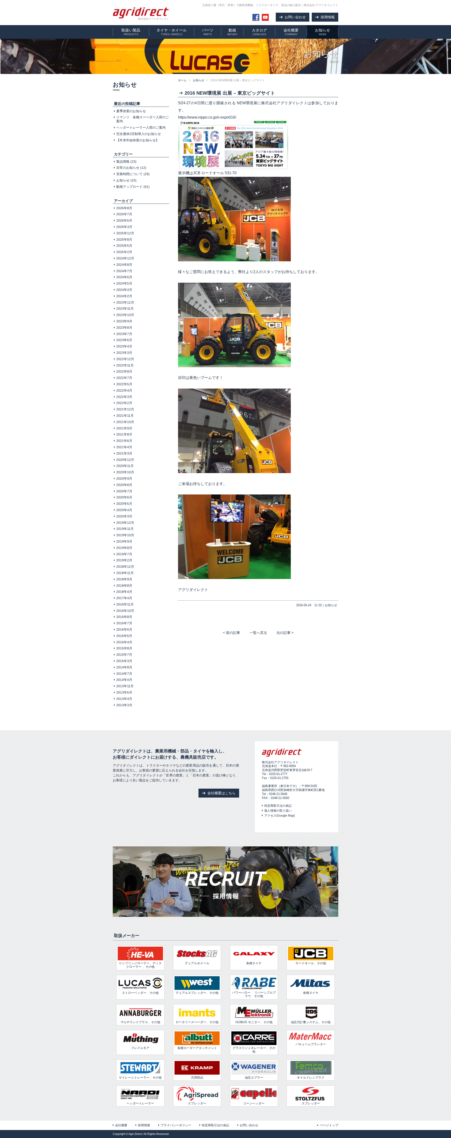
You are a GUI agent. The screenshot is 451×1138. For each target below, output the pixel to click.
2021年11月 (125, 415)
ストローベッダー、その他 (140, 993)
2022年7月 (124, 378)
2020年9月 (124, 478)
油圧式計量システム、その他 (310, 1022)
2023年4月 (124, 346)
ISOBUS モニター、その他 (253, 1022)
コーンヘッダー (253, 1103)
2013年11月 (125, 686)
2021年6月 (124, 441)
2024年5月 (124, 283)
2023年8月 (124, 327)
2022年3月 (124, 397)
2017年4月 (124, 598)
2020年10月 (125, 472)
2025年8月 (124, 239)
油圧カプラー (254, 1077)
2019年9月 (124, 541)
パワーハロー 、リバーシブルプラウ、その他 (254, 994)
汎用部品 (197, 1077)
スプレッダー (197, 1103)
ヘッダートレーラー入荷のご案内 (141, 127)
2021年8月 (124, 434)
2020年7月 (124, 491)
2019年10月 (125, 535)
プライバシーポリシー (176, 1125)
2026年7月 (124, 214)
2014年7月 (124, 673)
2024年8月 (124, 264)
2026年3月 (124, 227)
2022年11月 (125, 365)
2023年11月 (125, 308)
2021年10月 (125, 422)
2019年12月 (125, 523)
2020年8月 (124, 485)
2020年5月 (124, 503)
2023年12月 (125, 302)
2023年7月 (124, 334)
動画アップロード (129, 187)
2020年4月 (124, 510)
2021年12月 (125, 409)
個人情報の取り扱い (278, 810)
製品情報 (122, 161)
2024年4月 (124, 290)
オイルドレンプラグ (310, 1077)
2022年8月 (124, 371)
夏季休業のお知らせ (131, 111)
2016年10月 (125, 611)
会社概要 (121, 1125)
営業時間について (129, 174)
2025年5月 (124, 245)
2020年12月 (125, 460)
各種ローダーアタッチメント (197, 1048)
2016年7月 (124, 623)
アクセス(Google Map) (279, 815)
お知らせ (198, 80)
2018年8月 (124, 585)
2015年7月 (124, 654)
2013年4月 (124, 699)
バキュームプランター (310, 1044)
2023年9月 (124, 321)
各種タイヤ (310, 993)
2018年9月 (124, 579)
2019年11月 (125, 529)
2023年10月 (125, 315)
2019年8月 (124, 548)
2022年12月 (125, 359)
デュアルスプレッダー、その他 (197, 993)
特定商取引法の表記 (278, 805)
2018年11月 (125, 573)
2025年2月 (124, 252)
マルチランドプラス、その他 (140, 1022)
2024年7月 (124, 271)
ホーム (182, 80)
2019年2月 (124, 560)
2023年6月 (124, 340)
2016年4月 (124, 642)
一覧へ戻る (258, 633)
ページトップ (329, 1125)
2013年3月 (124, 705)
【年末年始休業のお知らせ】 (137, 140)
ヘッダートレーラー (140, 1103)
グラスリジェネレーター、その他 (254, 1049)
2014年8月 (124, 667)
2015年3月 (124, 661)
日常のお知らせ (127, 168)
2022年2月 (124, 403)
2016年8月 (124, 617)
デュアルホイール (197, 963)
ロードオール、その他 (310, 963)
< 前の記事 (231, 633)
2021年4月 (124, 447)
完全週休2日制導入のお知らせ (138, 134)
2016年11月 (125, 604)
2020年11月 (125, 466)
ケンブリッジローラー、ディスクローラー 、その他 (140, 964)
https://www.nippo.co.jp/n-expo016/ (207, 117)
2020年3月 (124, 516)
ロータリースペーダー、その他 (197, 1022)
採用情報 (144, 1125)
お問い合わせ (249, 1125)
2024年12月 (125, 258)
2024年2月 (124, 296)
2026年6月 (124, 220)
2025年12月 (125, 233)
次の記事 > (285, 633)
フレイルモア (140, 1048)
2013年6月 (124, 692)
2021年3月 (124, 453)
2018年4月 (124, 592)
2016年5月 (124, 636)
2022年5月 (124, 384)
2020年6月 (124, 497)
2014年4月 (124, 680)
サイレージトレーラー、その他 (140, 1077)
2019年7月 (124, 554)
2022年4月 (124, 390)
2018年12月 (125, 566)
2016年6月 (124, 629)
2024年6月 (124, 277)
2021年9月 (124, 428)
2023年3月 (124, 353)
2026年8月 (124, 208)
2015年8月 (124, 648)
